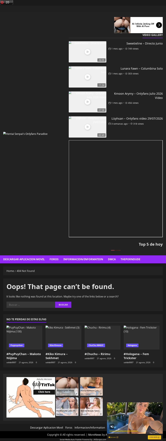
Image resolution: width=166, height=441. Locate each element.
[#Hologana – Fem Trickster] (142, 337)
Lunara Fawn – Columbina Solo (142, 68)
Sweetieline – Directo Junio (144, 43)
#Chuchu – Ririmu (97, 354)
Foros (54, 259)
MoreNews (94, 434)
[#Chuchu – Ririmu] (102, 337)
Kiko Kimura (55, 345)
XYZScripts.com (100, 439)
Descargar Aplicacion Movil (24, 259)
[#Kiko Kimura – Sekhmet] (63, 337)
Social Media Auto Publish (71, 439)
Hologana (132, 345)
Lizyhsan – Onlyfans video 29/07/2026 (137, 118)
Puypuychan (17, 345)
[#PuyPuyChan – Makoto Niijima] (24, 337)
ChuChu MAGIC (96, 345)
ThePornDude (130, 259)
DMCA (112, 259)
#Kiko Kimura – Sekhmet (57, 356)
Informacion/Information (83, 259)
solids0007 (11, 362)
